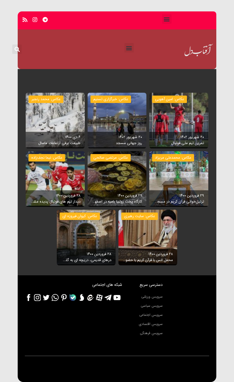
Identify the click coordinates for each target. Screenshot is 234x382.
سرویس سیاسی (152, 305)
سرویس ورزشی (152, 296)
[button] (167, 19)
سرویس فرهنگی (151, 333)
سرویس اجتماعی (151, 315)
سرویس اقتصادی (151, 324)
